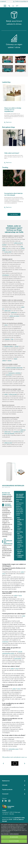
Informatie (4, 785)
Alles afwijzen (14, 841)
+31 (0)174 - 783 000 (8, 814)
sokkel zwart (7, 310)
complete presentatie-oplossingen (14, 367)
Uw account (5, 793)
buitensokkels (17, 658)
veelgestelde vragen (13, 749)
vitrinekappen (5, 275)
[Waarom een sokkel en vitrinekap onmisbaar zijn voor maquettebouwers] (14, 92)
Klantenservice (6, 780)
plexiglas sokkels (8, 346)
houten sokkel (7, 251)
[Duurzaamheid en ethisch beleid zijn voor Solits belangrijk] (14, 178)
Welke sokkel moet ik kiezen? (11, 153)
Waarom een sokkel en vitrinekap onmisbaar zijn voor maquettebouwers (12, 109)
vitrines (16, 346)
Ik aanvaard (14, 837)
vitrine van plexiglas (9, 433)
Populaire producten (7, 789)
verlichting (18, 373)
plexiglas (7, 339)
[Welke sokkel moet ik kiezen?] (14, 137)
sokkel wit (22, 429)
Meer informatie (5, 833)
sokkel (5, 394)
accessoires (9, 374)
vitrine (5, 324)
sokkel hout (14, 312)
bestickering (12, 373)
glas (12, 339)
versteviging (5, 641)
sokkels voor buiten (14, 316)
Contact (4, 810)
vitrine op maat (13, 394)
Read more (7, 122)
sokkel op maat (8, 442)
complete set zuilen (18, 431)
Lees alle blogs (14, 214)
